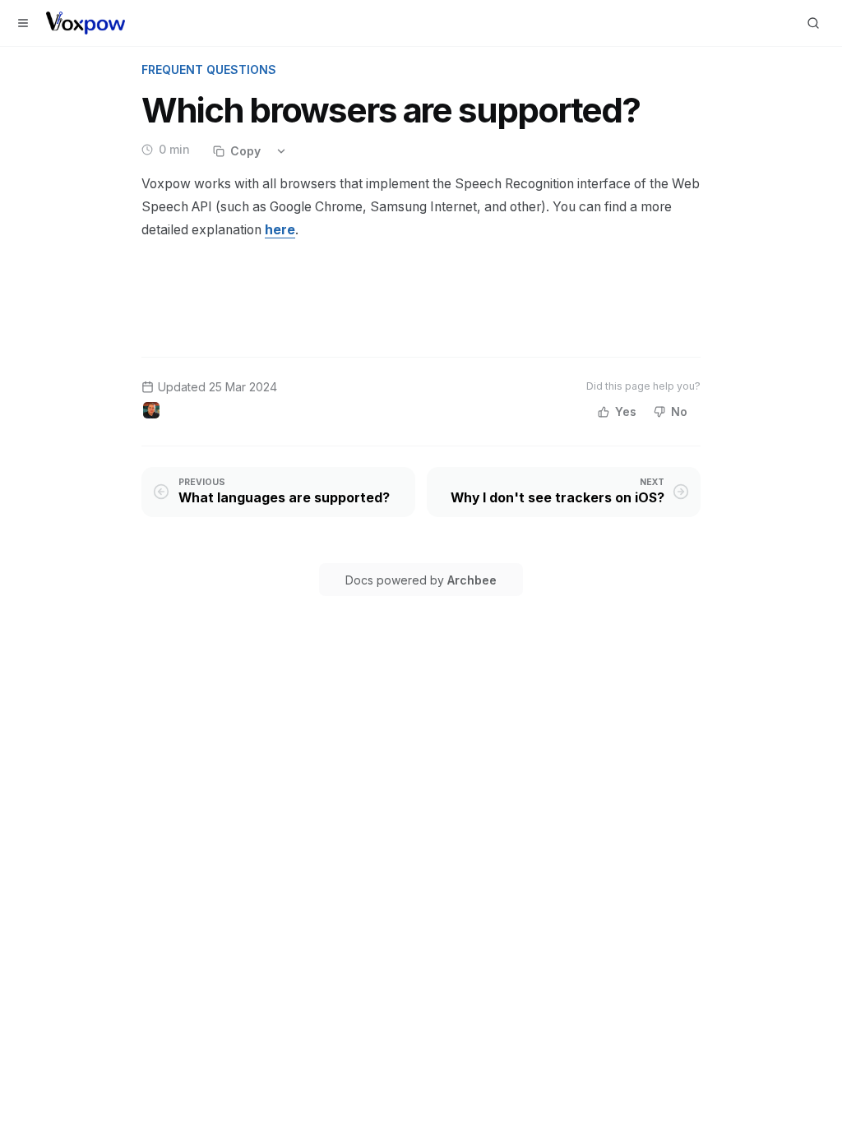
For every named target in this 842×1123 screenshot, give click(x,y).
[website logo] (85, 23)
